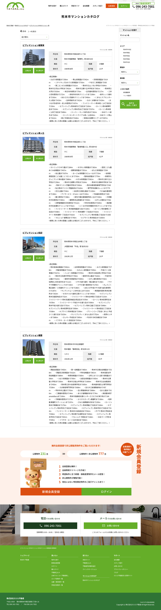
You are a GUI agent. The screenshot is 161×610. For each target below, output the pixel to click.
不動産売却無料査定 (89, 566)
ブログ (116, 572)
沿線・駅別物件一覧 (57, 582)
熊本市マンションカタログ (21, 25)
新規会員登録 (55, 563)
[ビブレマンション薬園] (34, 347)
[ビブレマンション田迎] (34, 245)
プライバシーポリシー (121, 569)
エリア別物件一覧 (57, 579)
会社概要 (86, 6)
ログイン (54, 566)
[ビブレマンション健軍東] (34, 57)
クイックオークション (90, 569)
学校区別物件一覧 (57, 585)
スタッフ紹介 (98, 6)
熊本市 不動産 (10, 25)
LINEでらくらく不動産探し (60, 575)
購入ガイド (64, 6)
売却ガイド (75, 6)
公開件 (28, 70)
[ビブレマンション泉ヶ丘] (34, 145)
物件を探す (52, 6)
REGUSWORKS (150, 602)
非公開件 (39, 70)
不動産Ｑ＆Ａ (55, 572)
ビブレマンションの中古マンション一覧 (39, 25)
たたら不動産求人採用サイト (123, 575)
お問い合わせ (118, 566)
